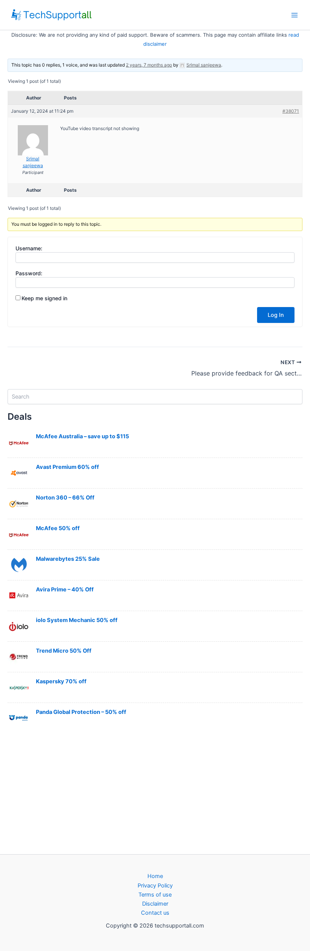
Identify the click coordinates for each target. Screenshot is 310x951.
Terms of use (155, 894)
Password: (29, 273)
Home (155, 876)
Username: (29, 248)
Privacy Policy (155, 885)
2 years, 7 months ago (149, 65)
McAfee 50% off (58, 528)
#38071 (290, 111)
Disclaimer (155, 903)
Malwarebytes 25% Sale (68, 558)
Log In (276, 315)
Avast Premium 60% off (67, 467)
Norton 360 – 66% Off (65, 497)
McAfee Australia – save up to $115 (82, 436)
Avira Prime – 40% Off (65, 589)
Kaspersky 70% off (61, 681)
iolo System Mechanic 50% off (77, 620)
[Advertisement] (155, 793)
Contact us (155, 912)
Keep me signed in (44, 298)
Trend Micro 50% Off (63, 650)
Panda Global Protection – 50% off (81, 712)
